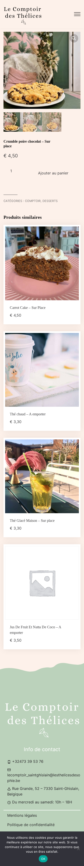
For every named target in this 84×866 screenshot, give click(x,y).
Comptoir (33, 201)
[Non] (78, 848)
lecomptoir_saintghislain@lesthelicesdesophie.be (43, 778)
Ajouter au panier (53, 173)
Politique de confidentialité (31, 824)
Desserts (50, 201)
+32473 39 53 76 (27, 761)
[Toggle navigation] (77, 14)
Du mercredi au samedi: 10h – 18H (41, 802)
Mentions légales (22, 815)
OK (43, 859)
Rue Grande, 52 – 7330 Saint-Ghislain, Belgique (43, 791)
